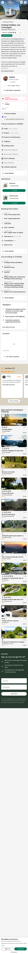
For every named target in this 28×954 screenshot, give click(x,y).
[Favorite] (25, 2)
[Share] (21, 2)
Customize (14, 952)
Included (15, 190)
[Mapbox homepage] (6, 350)
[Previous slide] (3, 419)
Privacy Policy (20, 702)
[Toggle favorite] (3, 415)
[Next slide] (24, 419)
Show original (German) (7, 71)
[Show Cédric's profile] (24, 77)
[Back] (2, 2)
